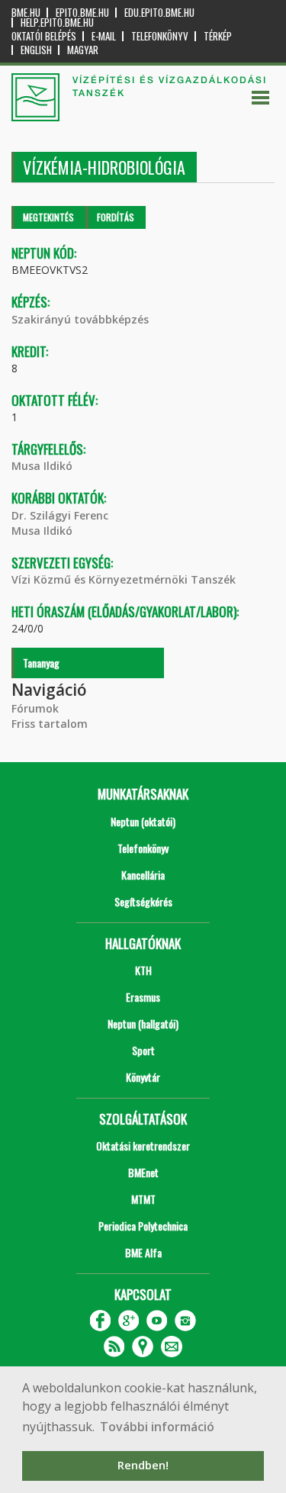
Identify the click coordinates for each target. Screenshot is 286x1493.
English (36, 50)
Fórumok (35, 708)
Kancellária (143, 875)
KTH (143, 970)
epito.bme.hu (82, 13)
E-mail (104, 36)
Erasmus (143, 997)
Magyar (82, 50)
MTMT (143, 1199)
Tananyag (41, 663)
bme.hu (25, 13)
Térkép (218, 36)
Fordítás (115, 217)
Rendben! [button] (143, 1465)
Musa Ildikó (41, 466)
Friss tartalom (49, 723)
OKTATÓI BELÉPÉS (43, 36)
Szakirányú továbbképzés (80, 319)
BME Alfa (143, 1252)
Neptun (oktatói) (143, 821)
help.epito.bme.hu (57, 22)
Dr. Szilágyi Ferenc (59, 515)
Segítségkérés (143, 901)
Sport (143, 1050)
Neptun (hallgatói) (143, 1023)
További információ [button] (157, 1426)
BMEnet (143, 1172)
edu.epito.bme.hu (159, 13)
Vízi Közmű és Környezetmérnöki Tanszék (123, 579)
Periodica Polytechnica (143, 1226)
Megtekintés (48, 217)
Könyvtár (143, 1077)
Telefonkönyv (159, 36)
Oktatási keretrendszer (143, 1145)
